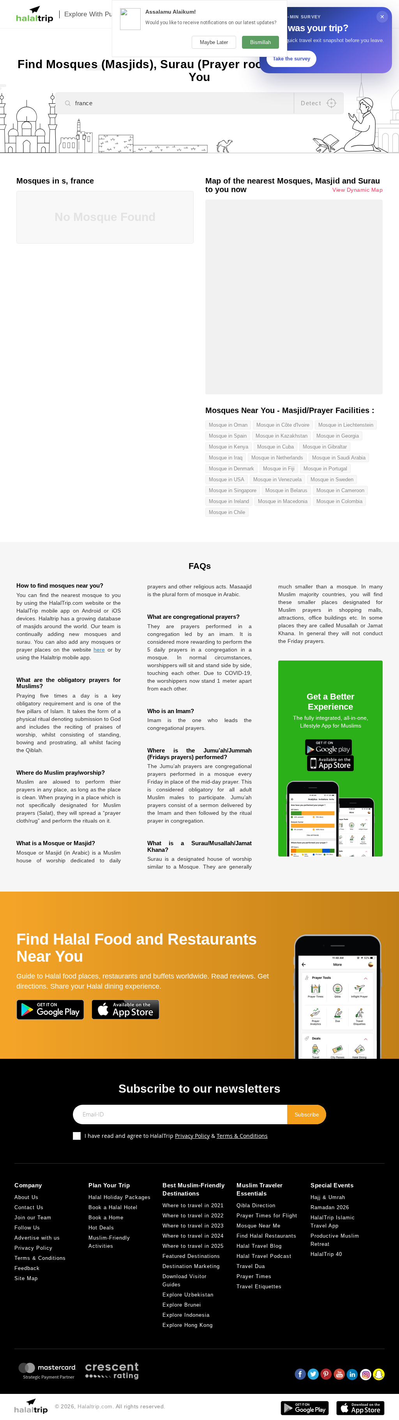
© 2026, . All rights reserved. (110, 1406)
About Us (26, 1197)
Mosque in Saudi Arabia (338, 458)
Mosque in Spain (228, 436)
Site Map (26, 1278)
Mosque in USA (226, 479)
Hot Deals (101, 1228)
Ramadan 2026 (330, 1207)
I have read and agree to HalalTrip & (176, 1135)
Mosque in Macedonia (282, 501)
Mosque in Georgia (337, 436)
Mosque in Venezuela (277, 479)
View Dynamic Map (357, 190)
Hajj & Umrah (328, 1197)
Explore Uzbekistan (188, 1295)
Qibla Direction (256, 1205)
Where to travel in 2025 (193, 1246)
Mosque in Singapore (232, 490)
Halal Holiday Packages (119, 1197)
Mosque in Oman (228, 425)
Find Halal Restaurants (267, 1236)
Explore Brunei (181, 1305)
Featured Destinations (191, 1256)
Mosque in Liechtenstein (345, 425)
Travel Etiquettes (259, 1286)
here (99, 649)
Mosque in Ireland (229, 501)
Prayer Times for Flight (267, 1216)
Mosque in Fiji (279, 469)
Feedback (27, 1268)
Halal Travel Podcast (264, 1256)
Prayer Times (254, 1276)
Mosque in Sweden (332, 479)
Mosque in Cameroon (340, 490)
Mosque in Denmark (231, 469)
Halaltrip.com (95, 1406)
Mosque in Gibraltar (325, 447)
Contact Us (29, 1207)
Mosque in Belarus (286, 490)
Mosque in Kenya (228, 447)
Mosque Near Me (259, 1226)
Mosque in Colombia (339, 501)
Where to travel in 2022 (193, 1216)
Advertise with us (37, 1238)
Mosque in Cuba (275, 447)
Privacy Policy (192, 1135)
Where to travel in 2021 (193, 1205)
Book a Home (106, 1217)
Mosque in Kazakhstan (281, 436)
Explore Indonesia (186, 1315)
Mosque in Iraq (225, 458)
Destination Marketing (191, 1266)
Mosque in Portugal (325, 469)
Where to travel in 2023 (193, 1226)
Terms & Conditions (242, 1135)
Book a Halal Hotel (113, 1207)
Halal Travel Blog (259, 1246)
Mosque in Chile (227, 512)
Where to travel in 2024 (193, 1236)
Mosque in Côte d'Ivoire (282, 425)
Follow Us (27, 1228)
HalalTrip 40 (326, 1254)
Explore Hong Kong (187, 1325)
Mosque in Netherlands (277, 458)
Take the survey (291, 59)
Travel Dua (251, 1266)
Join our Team (32, 1217)
